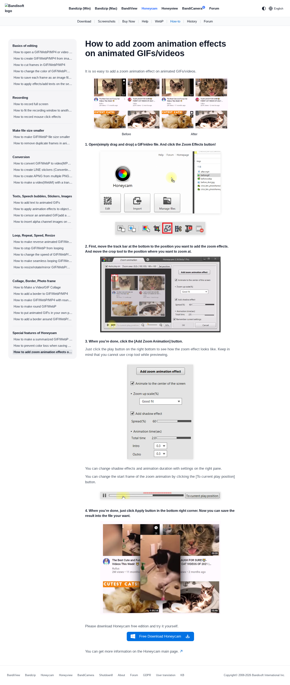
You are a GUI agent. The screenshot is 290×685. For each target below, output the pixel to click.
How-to (175, 21)
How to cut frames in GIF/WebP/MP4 (39, 65)
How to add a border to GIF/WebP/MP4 (41, 293)
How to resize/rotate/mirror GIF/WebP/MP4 (43, 267)
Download (84, 21)
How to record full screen (31, 104)
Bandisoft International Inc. (268, 675)
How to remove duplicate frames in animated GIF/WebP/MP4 (43, 143)
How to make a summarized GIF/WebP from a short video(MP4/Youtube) (43, 339)
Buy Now (128, 21)
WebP (159, 21)
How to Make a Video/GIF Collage (37, 287)
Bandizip (30, 675)
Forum (214, 8)
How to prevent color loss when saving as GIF (43, 345)
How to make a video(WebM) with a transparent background (43, 182)
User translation (165, 675)
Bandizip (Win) (80, 8)
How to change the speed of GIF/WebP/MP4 (43, 254)
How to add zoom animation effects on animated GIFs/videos (43, 352)
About (121, 675)
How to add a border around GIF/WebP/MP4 (43, 319)
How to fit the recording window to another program (43, 110)
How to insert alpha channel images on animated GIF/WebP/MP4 (43, 221)
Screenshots (106, 21)
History (192, 21)
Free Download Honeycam (160, 636)
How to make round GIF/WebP (35, 306)
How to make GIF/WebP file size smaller (42, 137)
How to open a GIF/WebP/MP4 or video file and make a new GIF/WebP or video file (43, 52)
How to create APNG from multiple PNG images (43, 176)
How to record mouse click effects (37, 116)
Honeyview (170, 8)
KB (182, 675)
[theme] (263, 8)
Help (145, 21)
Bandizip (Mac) (106, 8)
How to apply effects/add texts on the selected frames (43, 84)
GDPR (147, 675)
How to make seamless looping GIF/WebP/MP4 (43, 261)
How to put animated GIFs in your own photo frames (43, 313)
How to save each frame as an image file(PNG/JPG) (43, 77)
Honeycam (149, 8)
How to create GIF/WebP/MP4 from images (43, 58)
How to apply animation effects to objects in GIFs (43, 209)
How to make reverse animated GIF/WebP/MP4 (43, 242)
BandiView (129, 8)
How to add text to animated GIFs (37, 202)
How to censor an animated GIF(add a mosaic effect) (43, 215)
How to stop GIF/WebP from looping (38, 248)
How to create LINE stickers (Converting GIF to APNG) (43, 169)
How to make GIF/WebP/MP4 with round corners (43, 300)
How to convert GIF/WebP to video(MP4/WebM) (43, 163)
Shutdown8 (106, 675)
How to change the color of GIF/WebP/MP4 (43, 71)
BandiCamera (193, 8)
